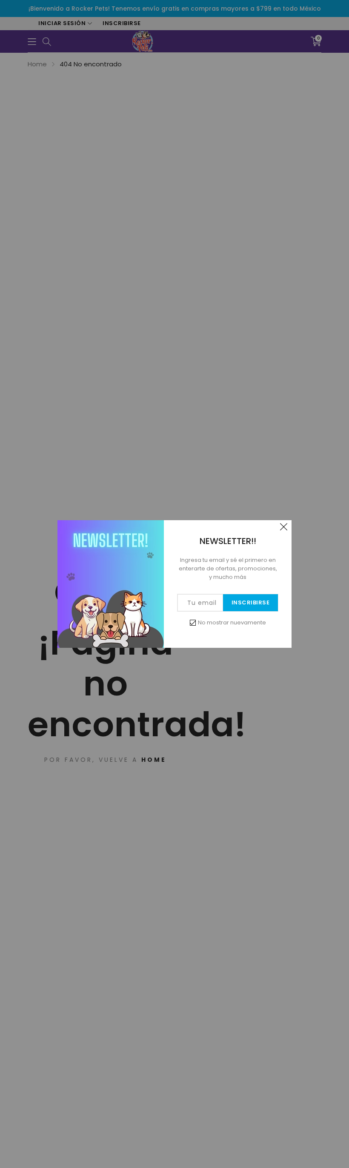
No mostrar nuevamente (232, 622)
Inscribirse (251, 602)
